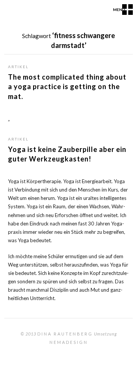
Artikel (18, 66)
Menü (119, 9)
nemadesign (68, 342)
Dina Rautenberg (65, 333)
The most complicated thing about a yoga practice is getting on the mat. (67, 86)
